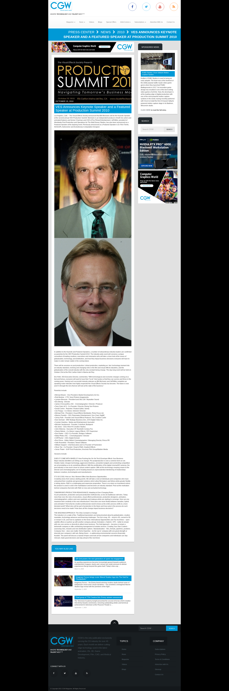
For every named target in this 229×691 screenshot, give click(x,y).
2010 (121, 32)
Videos (91, 22)
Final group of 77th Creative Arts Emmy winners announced (98, 597)
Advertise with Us (161, 664)
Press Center (81, 32)
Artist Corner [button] (124, 22)
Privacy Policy (160, 654)
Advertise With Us (156, 22)
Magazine (125, 659)
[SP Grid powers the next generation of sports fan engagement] (63, 562)
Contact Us (171, 22)
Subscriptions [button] (140, 22)
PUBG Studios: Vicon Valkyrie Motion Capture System (155, 74)
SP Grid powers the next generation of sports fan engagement (99, 559)
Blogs (100, 22)
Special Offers (111, 22)
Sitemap (158, 669)
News (106, 32)
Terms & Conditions (162, 659)
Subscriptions (160, 649)
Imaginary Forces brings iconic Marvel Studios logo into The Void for (102, 578)
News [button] (81, 22)
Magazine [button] (70, 22)
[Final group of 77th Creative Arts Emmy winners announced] (63, 601)
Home (124, 649)
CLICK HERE (146, 110)
